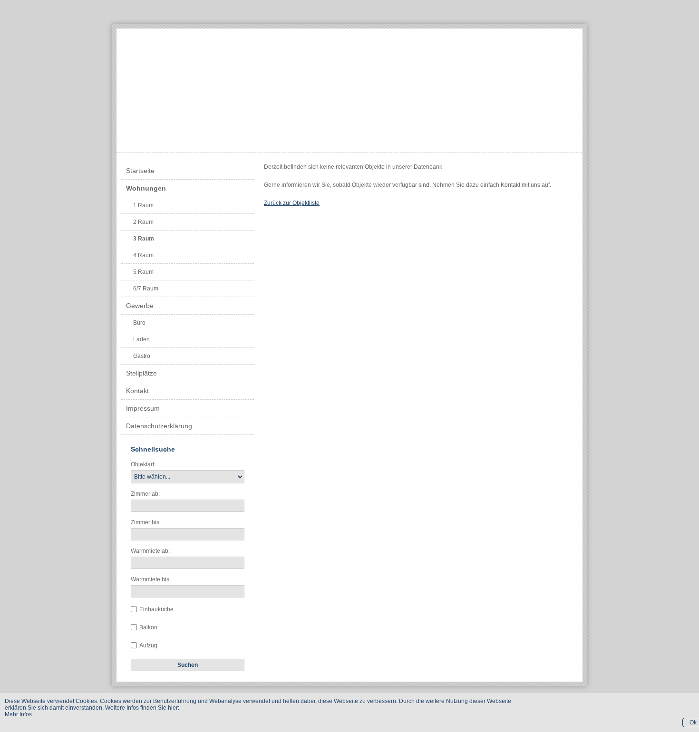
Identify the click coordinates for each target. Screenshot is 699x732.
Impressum (143, 408)
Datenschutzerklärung (159, 426)
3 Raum (143, 238)
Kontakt (137, 391)
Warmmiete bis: (151, 579)
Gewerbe (140, 305)
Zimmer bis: (146, 522)
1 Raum (143, 205)
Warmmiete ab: (150, 551)
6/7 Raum (145, 288)
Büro (139, 322)
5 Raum (143, 272)
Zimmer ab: (145, 494)
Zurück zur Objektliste (292, 203)
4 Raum (143, 255)
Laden (141, 339)
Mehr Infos (18, 714)
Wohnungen (146, 188)
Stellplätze (141, 373)
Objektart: (143, 464)
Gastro (141, 356)
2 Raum (143, 222)
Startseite (140, 170)
